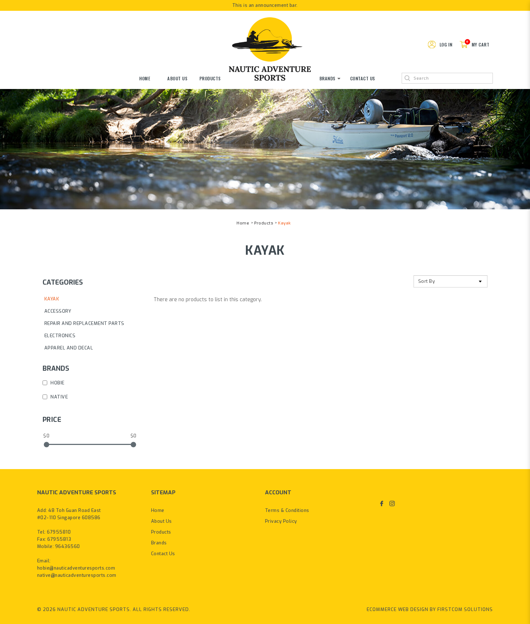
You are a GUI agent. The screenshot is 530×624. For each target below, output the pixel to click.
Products (263, 223)
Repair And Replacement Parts (84, 323)
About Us (161, 521)
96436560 (67, 546)
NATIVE (58, 397)
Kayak (284, 223)
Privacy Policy (281, 521)
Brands (159, 543)
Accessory (57, 311)
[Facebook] (381, 503)
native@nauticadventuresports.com (76, 575)
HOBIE (57, 383)
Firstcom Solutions (465, 609)
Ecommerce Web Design (397, 609)
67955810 (59, 532)
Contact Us (163, 554)
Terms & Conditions (287, 510)
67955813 (59, 539)
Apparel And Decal (68, 348)
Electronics (60, 336)
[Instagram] (392, 503)
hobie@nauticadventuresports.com (76, 568)
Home (243, 223)
